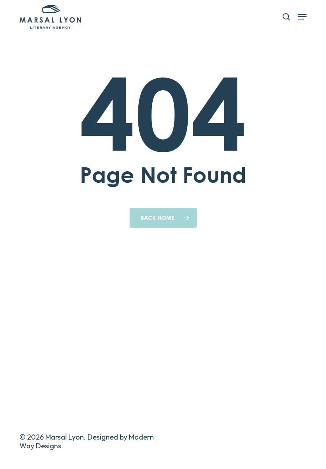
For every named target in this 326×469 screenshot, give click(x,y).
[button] (302, 17)
